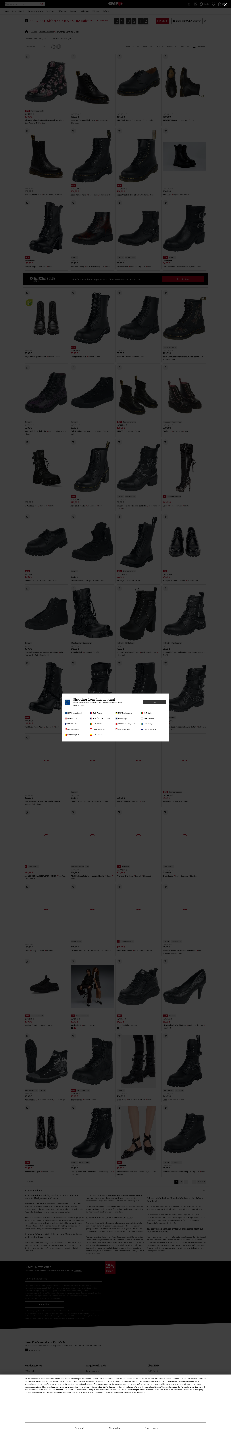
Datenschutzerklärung (136, 1392)
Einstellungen (151, 1428)
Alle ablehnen (115, 1428)
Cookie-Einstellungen (54, 1392)
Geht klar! (79, 1428)
